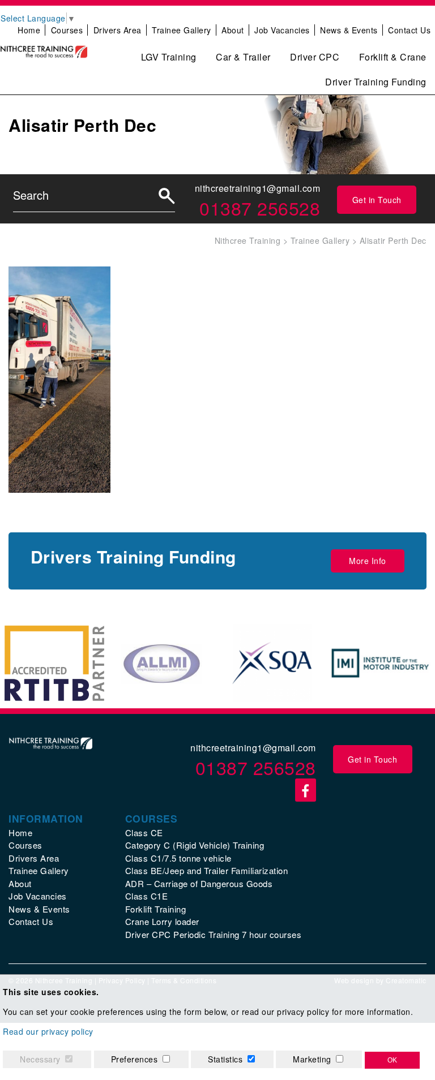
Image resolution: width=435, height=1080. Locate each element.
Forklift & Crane (393, 56)
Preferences (134, 1059)
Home (29, 30)
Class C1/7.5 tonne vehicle (178, 858)
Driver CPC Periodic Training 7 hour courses (213, 934)
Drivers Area (117, 30)
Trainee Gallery (181, 30)
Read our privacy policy (48, 1031)
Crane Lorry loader (162, 921)
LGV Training (169, 56)
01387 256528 (259, 208)
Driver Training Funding (376, 81)
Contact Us (409, 30)
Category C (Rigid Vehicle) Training (195, 845)
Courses (67, 30)
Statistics (225, 1059)
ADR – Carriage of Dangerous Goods (199, 883)
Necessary (40, 1059)
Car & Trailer (243, 56)
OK (392, 1060)
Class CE (144, 832)
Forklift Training (155, 909)
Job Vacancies (282, 30)
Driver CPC (314, 56)
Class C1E (146, 896)
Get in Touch (377, 199)
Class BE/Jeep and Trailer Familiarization (206, 870)
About (232, 30)
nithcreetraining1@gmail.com (258, 188)
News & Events (349, 30)
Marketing (312, 1059)
